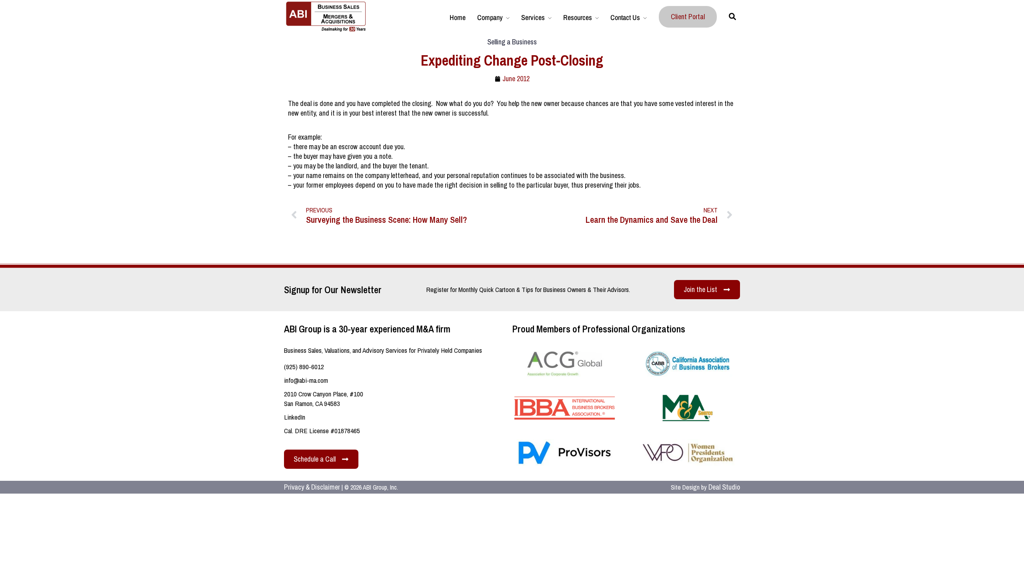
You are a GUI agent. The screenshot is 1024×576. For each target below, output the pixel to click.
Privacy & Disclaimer (312, 487)
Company (490, 17)
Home (458, 17)
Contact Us (625, 17)
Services (533, 17)
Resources (577, 17)
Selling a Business (512, 42)
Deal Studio (724, 487)
